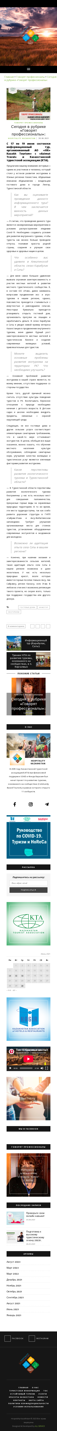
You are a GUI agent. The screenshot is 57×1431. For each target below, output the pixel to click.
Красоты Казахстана (21, 1397)
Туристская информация (24, 1391)
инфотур (43, 607)
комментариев (16, 626)
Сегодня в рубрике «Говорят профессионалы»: (28, 704)
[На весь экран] (46, 1068)
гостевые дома (27, 607)
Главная (23, 1387)
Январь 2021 (14, 1315)
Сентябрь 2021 (15, 1297)
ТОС (45, 1391)
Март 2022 (13, 1273)
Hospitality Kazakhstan (21, 138)
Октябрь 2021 (14, 1291)
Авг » (15, 990)
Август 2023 (13, 1261)
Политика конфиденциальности (28, 1403)
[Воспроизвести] (10, 1068)
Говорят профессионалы (28, 123)
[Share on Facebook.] (32, 626)
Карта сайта (36, 1400)
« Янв (9, 990)
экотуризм (13, 612)
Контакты (19, 1400)
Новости (43, 1397)
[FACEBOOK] (8, 1338)
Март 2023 (13, 1267)
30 (22, 986)
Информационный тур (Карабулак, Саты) (36, 643)
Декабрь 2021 (14, 1279)
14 (10, 975)
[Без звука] (41, 1068)
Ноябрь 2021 (14, 1285)
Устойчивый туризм (22, 1394)
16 (22, 975)
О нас (35, 1387)
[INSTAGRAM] (32, 1338)
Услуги (43, 1394)
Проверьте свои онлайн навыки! (35, 1214)
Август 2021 (13, 1303)
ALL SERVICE (40, 1426)
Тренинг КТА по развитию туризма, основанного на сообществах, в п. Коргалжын (21, 661)
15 (16, 975)
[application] (28, 1059)
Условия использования (28, 1407)
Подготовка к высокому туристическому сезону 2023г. (35, 1236)
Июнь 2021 (13, 1309)
